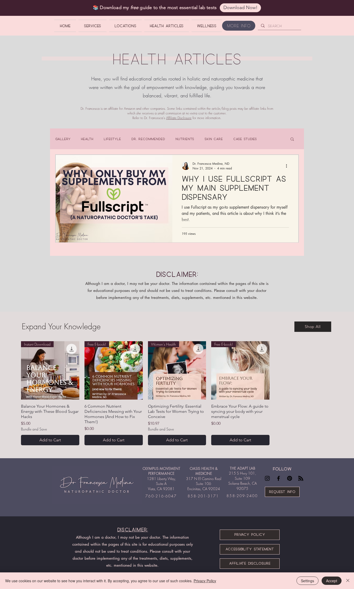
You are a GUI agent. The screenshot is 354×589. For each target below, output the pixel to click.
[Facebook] (278, 478)
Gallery (62, 139)
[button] (292, 139)
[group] (177, 393)
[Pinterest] (289, 478)
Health (87, 139)
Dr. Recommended (148, 139)
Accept (331, 580)
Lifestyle (112, 139)
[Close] (348, 581)
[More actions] (288, 166)
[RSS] (301, 478)
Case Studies (245, 139)
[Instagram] (267, 478)
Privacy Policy (205, 580)
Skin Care (213, 139)
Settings (307, 580)
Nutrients (184, 139)
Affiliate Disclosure (179, 117)
